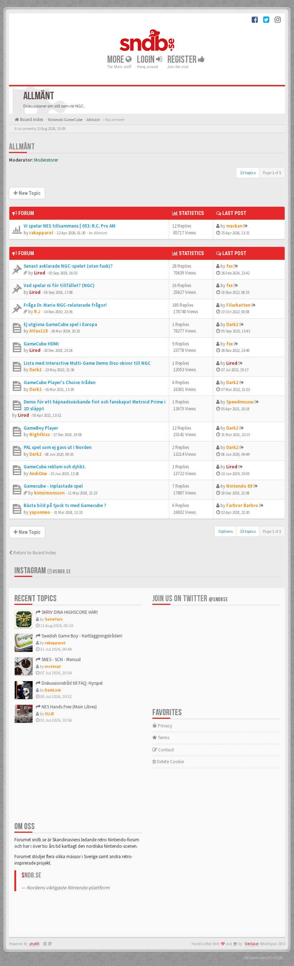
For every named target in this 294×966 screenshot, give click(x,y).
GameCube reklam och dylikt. (55, 467)
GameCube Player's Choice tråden (59, 382)
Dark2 (232, 324)
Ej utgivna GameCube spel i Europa (60, 324)
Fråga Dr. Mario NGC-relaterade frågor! (65, 305)
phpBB (34, 944)
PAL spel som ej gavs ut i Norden (57, 447)
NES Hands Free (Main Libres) (69, 707)
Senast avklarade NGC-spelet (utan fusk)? (68, 266)
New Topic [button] (29, 193)
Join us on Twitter (190, 598)
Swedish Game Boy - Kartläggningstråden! (81, 636)
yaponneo (39, 512)
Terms (163, 738)
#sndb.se (61, 571)
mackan (234, 226)
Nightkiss (39, 434)
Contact (165, 750)
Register (182, 59)
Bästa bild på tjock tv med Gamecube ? (65, 505)
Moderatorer (46, 160)
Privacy (164, 726)
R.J (37, 312)
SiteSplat (252, 944)
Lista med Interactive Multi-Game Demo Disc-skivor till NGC (87, 363)
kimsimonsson (49, 493)
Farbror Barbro (242, 505)
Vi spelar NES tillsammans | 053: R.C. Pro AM (69, 226)
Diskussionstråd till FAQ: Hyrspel (72, 683)
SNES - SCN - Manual (61, 659)
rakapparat (41, 233)
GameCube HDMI (41, 344)
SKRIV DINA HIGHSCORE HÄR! (69, 612)
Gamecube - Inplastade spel (53, 486)
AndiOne (38, 473)
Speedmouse (239, 402)
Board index (31, 119)
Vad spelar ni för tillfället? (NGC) (59, 285)
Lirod (39, 273)
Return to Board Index (34, 553)
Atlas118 (38, 331)
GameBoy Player (41, 428)
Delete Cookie (170, 762)
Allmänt (22, 147)
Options (225, 531)
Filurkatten (238, 305)
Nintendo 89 (239, 486)
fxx (229, 266)
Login (146, 59)
